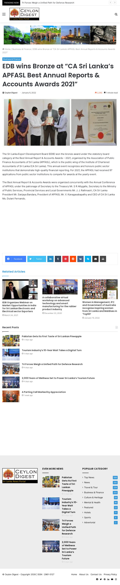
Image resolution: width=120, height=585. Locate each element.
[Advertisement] (60, 226)
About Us (83, 574)
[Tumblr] (58, 259)
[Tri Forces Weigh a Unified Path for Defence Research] (11, 368)
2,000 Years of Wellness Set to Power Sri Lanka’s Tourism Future (58, 378)
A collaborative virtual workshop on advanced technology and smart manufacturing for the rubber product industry (59, 303)
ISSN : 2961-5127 (46, 574)
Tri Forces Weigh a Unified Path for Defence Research (48, 2)
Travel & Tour (91, 487)
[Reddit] (73, 259)
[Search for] (116, 15)
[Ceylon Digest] (24, 14)
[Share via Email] (95, 259)
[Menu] (3, 15)
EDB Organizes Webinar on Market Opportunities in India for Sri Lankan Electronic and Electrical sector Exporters (19, 307)
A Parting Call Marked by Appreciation (44, 392)
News (87, 482)
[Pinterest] (65, 259)
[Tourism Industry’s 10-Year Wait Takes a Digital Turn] (11, 354)
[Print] (103, 259)
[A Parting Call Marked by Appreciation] (11, 396)
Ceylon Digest (11, 92)
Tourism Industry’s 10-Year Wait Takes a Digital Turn (52, 350)
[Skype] (88, 259)
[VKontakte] (80, 259)
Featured (88, 507)
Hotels (87, 512)
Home (7, 49)
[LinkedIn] (50, 259)
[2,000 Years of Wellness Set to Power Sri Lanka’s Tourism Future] (11, 382)
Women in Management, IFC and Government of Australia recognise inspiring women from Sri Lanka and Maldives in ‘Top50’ (99, 308)
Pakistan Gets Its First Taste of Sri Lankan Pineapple (52, 336)
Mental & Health (92, 502)
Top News (89, 477)
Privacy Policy (110, 574)
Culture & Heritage (93, 497)
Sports (87, 517)
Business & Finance (21, 49)
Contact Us (96, 574)
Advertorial (89, 522)
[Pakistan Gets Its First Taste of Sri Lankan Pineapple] (11, 341)
